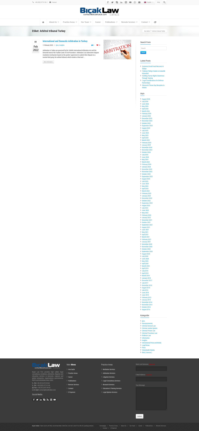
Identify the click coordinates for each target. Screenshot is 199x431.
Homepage (103, 426)
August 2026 (146, 99)
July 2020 (145, 256)
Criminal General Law (149, 326)
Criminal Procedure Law (149, 333)
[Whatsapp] (135, 2)
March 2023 (146, 191)
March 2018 (146, 276)
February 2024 (146, 164)
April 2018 (145, 273)
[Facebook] (108, 2)
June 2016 (145, 292)
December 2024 (147, 147)
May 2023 (145, 186)
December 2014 (147, 302)
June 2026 (145, 104)
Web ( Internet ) (147, 352)
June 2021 (145, 230)
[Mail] (139, 2)
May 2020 (145, 261)
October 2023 (146, 174)
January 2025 (146, 145)
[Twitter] (112, 2)
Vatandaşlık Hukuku (148, 350)
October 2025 (146, 123)
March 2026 (146, 111)
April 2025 (145, 138)
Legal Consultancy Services (111, 381)
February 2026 (146, 113)
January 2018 (146, 278)
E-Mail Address (144, 375)
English (149, 2)
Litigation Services (108, 377)
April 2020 (145, 263)
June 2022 (145, 210)
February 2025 (146, 143)
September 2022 (147, 203)
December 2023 (147, 169)
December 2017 (147, 280)
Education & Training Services (112, 388)
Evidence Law (146, 335)
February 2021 (146, 239)
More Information (48, 62)
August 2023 (146, 179)
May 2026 (145, 106)
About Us (53, 22)
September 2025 (147, 126)
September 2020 (147, 251)
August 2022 (146, 205)
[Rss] (47, 399)
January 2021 (146, 242)
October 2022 (146, 201)
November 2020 (147, 247)
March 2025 (146, 140)
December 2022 (147, 198)
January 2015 (146, 300)
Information (145, 338)
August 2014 (146, 309)
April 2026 (145, 109)
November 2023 (147, 172)
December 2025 (147, 118)
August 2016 (146, 288)
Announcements (147, 323)
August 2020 (146, 254)
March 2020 (146, 266)
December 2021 (147, 220)
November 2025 (147, 121)
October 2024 (146, 152)
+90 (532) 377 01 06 (40, 2)
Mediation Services (109, 369)
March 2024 (146, 162)
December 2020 (147, 244)
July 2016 (145, 290)
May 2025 (145, 135)
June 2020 (145, 259)
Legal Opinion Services (110, 392)
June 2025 (145, 133)
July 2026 (145, 101)
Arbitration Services (109, 373)
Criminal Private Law (148, 331)
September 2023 (147, 176)
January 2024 (146, 167)
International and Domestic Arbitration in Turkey (65, 41)
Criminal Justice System (149, 328)
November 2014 (147, 305)
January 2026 (146, 116)
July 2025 (145, 130)
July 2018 (145, 271)
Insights (61, 45)
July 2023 (145, 181)
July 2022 (145, 208)
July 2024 (145, 155)
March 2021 (146, 237)
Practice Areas (69, 22)
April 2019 (145, 268)
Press (144, 348)
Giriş (158, 2)
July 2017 (145, 283)
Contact (54, 2)
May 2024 (145, 159)
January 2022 (146, 217)
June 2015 (145, 295)
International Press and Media (151, 343)
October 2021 (146, 222)
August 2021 (146, 227)
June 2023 (145, 184)
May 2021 (145, 232)
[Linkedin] (121, 2)
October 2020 (146, 249)
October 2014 (146, 307)
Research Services (108, 385)
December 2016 (147, 285)
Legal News (145, 345)
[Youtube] (130, 2)
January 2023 (146, 196)
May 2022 (145, 213)
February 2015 (146, 297)
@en (57, 45)
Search (143, 52)
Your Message (140, 385)
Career (98, 22)
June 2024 (145, 157)
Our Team (85, 22)
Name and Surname (145, 364)
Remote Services (128, 22)
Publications (110, 22)
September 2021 (147, 225)
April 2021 (145, 234)
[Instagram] (126, 2)
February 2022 (146, 215)
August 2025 (146, 128)
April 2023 (145, 188)
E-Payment (71, 392)
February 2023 (146, 193)
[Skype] (117, 2)
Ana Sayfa (71, 369)
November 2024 (147, 150)
